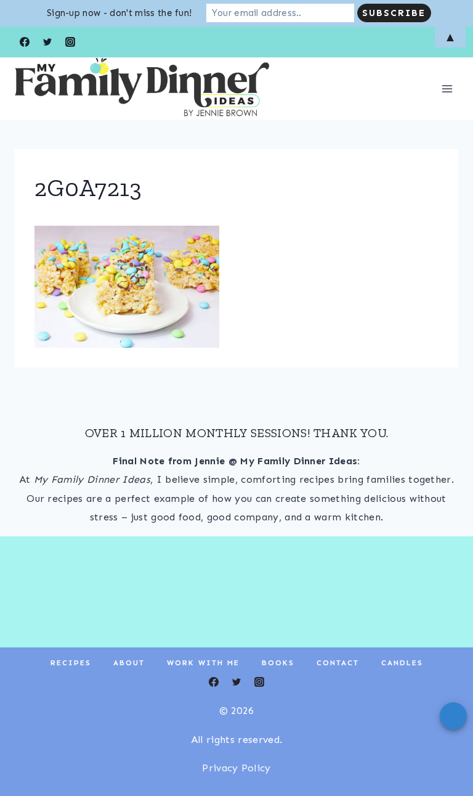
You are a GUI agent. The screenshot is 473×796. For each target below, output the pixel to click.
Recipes (71, 663)
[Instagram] (259, 682)
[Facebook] (214, 682)
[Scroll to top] (444, 749)
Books (278, 663)
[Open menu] (446, 88)
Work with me (203, 663)
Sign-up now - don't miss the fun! (119, 12)
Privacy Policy (236, 768)
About (129, 663)
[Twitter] (236, 682)
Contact (338, 663)
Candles (402, 663)
